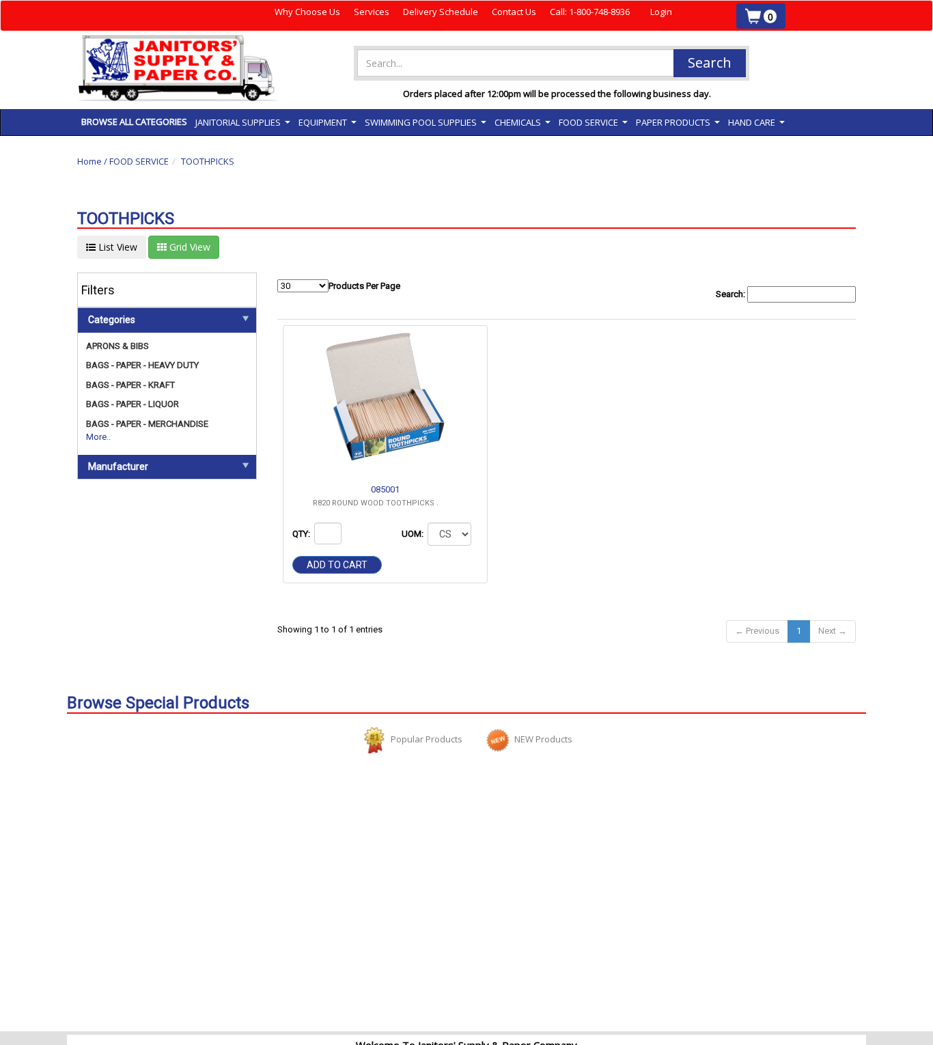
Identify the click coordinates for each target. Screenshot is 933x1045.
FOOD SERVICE (139, 161)
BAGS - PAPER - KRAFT (130, 385)
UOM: (414, 534)
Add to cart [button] (337, 564)
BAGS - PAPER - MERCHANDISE (147, 424)
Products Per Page (364, 286)
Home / (93, 161)
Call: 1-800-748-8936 (590, 11)
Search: (731, 294)
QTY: (302, 534)
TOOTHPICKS (207, 161)
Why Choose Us (307, 11)
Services (371, 11)
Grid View (188, 246)
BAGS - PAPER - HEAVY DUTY (142, 365)
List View (116, 246)
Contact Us (514, 11)
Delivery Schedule (440, 11)
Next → (832, 631)
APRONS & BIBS (117, 346)
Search (710, 62)
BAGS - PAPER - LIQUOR (132, 404)
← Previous (757, 631)
